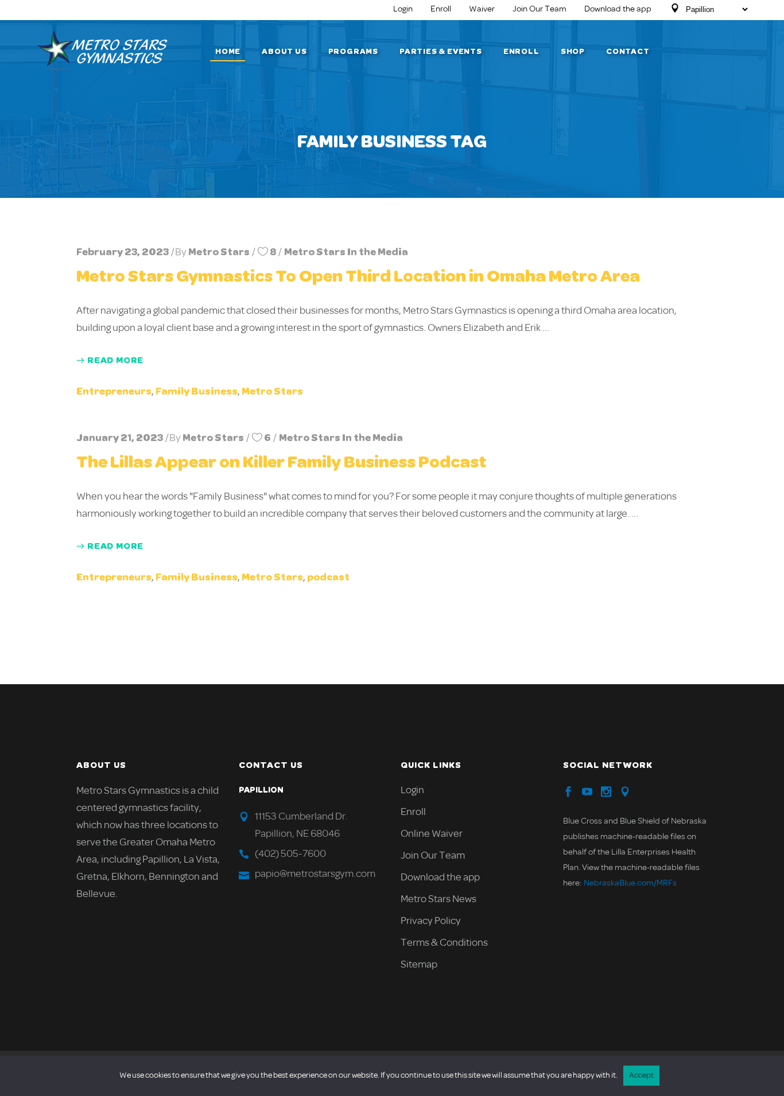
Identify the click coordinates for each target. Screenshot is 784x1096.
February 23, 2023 (122, 252)
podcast (328, 577)
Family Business (197, 392)
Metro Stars (219, 252)
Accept (641, 1075)
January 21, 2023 (119, 438)
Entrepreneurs (114, 392)
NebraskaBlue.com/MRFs (630, 883)
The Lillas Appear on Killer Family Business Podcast (281, 462)
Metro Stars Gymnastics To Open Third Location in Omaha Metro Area (358, 276)
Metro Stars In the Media (346, 252)
